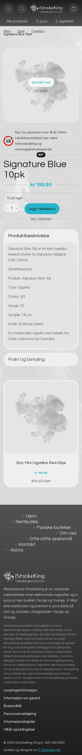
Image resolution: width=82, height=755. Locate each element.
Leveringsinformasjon (20, 690)
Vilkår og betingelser (19, 729)
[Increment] (16, 208)
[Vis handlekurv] (74, 8)
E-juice (41, 21)
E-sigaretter (65, 21)
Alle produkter (17, 21)
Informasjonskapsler (19, 721)
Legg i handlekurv (42, 209)
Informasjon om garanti (21, 698)
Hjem (7, 31)
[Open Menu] (8, 8)
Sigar (21, 31)
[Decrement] (7, 208)
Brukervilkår (12, 706)
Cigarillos (37, 31)
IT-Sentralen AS (49, 750)
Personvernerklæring (19, 713)
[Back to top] (75, 748)
